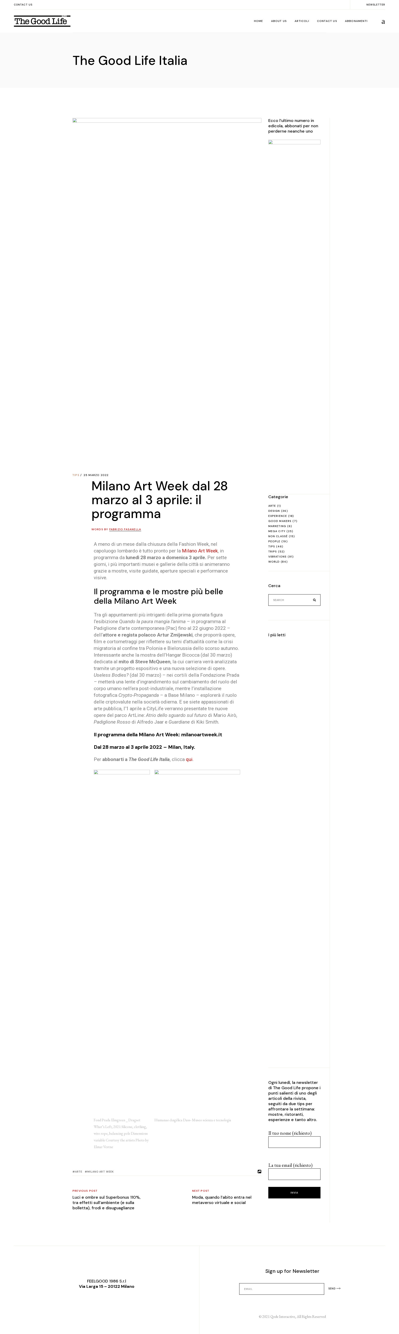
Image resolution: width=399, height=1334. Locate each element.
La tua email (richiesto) (290, 1165)
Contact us (23, 4)
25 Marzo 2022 (96, 475)
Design (274, 511)
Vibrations (277, 556)
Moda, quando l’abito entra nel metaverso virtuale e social (221, 1200)
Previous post (85, 1191)
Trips (272, 551)
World (274, 562)
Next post (200, 1191)
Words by (116, 529)
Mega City (277, 531)
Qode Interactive (282, 1316)
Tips (76, 475)
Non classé (278, 536)
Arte (272, 506)
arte (78, 1171)
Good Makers (280, 521)
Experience (277, 516)
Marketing (277, 526)
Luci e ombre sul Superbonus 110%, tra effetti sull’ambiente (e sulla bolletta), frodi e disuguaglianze (107, 1203)
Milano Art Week (200, 551)
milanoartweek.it (201, 734)
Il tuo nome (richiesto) (290, 1133)
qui (189, 759)
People (274, 541)
